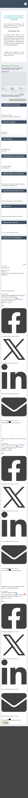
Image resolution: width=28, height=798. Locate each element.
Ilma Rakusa (4, 133)
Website (20, 88)
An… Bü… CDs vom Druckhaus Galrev (10, 232)
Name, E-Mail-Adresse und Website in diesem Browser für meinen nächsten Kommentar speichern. (12, 95)
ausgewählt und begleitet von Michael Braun (11, 115)
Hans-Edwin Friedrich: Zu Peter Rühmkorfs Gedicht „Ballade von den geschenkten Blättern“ (13, 587)
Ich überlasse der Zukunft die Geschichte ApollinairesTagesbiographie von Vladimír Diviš (13, 184)
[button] (14, 300)
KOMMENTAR (5, 71)
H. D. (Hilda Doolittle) (6, 167)
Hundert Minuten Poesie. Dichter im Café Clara (11, 216)
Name (3, 88)
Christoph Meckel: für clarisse (8, 291)
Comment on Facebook (16, 422)
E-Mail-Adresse (12, 88)
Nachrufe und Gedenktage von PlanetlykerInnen (12, 201)
